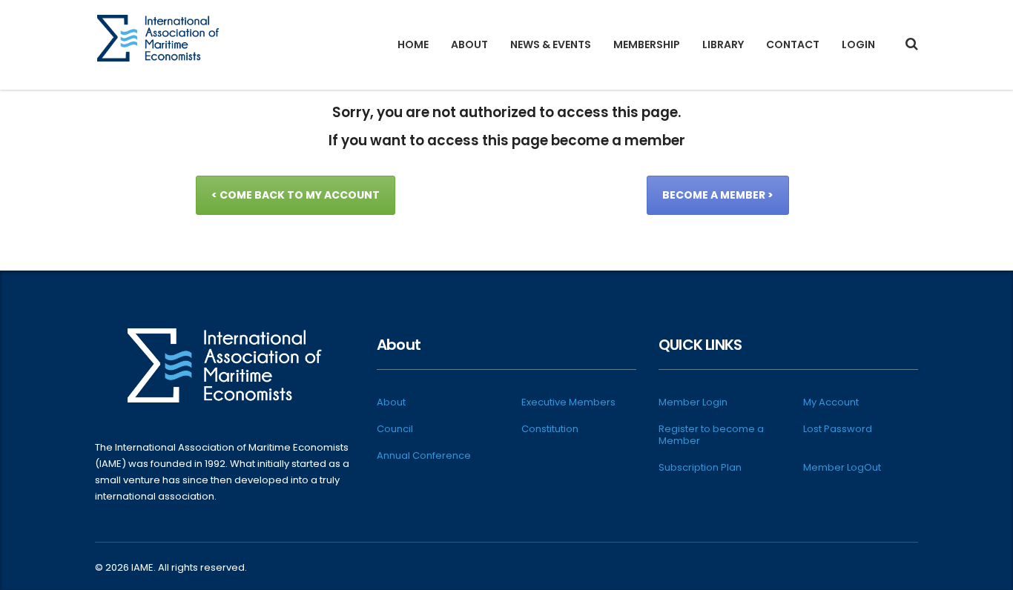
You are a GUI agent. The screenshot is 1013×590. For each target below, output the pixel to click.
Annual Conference (424, 456)
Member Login (693, 402)
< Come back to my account (295, 195)
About (469, 44)
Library (723, 44)
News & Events (550, 44)
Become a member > (717, 195)
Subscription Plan (700, 468)
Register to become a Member (711, 435)
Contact (792, 44)
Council (395, 429)
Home (413, 44)
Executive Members (568, 402)
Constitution (549, 429)
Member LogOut (842, 468)
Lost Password (837, 429)
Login (858, 44)
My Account (831, 402)
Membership (646, 44)
